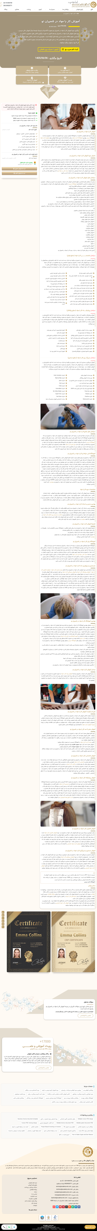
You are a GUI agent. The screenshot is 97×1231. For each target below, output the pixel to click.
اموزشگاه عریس (72, 184)
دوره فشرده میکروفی (20, 1094)
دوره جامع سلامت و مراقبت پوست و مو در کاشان (64, 1102)
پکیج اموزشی (79, 9)
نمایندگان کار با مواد (71, 896)
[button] (3, 912)
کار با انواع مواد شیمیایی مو (66, 797)
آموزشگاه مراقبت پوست (87, 1098)
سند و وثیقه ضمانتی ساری (50, 1131)
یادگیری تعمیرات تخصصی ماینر (68, 1131)
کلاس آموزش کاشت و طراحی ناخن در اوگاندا (58, 1094)
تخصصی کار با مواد (79, 762)
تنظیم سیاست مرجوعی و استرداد (16, 1131)
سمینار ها (52, 9)
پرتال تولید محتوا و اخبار (31, 1201)
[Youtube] (60, 1207)
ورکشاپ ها (65, 9)
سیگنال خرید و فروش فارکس (85, 1127)
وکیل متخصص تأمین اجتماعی (67, 1119)
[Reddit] (69, 1207)
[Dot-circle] (54, 1207)
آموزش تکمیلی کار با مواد (50, 833)
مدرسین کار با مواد (64, 784)
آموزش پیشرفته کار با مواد (83, 572)
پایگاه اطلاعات (51, 894)
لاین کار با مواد (64, 636)
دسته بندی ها (33, 1210)
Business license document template (28, 1119)
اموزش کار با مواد (45, 138)
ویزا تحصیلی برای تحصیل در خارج (49, 1119)
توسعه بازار (34, 1203)
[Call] (4, 1227)
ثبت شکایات (33, 1196)
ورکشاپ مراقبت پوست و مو (71, 1098)
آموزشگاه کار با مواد (77, 138)
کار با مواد (82, 638)
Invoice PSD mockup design (29, 1123)
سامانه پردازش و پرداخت (30, 1187)
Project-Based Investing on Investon (51, 1127)
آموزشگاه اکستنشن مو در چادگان (35, 1098)
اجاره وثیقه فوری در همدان (34, 1131)
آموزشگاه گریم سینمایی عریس (53, 1098)
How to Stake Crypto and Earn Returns (82, 1135)
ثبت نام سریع (90, 1227)
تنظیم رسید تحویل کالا (69, 1127)
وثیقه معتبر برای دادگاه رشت (86, 1131)
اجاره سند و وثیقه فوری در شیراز (20, 1127)
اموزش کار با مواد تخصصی (73, 844)
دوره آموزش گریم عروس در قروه (50, 1090)
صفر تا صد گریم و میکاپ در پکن (36, 1094)
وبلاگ (5, 9)
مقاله (93, 894)
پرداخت (29, 9)
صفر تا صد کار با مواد (86, 742)
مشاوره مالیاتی (34, 1127)
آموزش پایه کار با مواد (66, 674)
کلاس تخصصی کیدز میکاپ (86, 1102)
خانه (78, 13)
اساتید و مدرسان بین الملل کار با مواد (52, 515)
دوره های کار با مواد (70, 444)
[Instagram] (66, 1207)
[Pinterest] (63, 1207)
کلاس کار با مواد (71, 764)
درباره (35, 1192)
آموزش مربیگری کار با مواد (69, 572)
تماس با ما (34, 1194)
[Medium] (72, 1207)
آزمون (40, 9)
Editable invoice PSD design (85, 1119)
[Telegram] (14, 1227)
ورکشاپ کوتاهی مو (88, 1090)
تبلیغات (35, 1205)
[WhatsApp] (9, 1227)
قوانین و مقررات (33, 1199)
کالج (92, 9)
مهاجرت (51, 482)
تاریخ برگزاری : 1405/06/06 (48, 58)
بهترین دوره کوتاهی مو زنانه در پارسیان (71, 1090)
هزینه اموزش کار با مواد (88, 725)
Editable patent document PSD (84, 1123)
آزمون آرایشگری (74, 636)
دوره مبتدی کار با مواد (56, 570)
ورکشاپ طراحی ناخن (18, 1098)
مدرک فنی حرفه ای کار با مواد (79, 554)
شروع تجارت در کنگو (64, 1135)
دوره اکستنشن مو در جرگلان (32, 1090)
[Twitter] (57, 1207)
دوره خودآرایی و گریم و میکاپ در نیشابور (83, 1094)
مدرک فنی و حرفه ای (63, 171)
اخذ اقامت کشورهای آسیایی (47, 1123)
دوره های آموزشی (33, 1183)
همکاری (17, 9)
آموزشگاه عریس (90, 442)
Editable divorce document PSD (65, 1123)
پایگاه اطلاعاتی (33, 1189)
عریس (88, 138)
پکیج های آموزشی (32, 1185)
